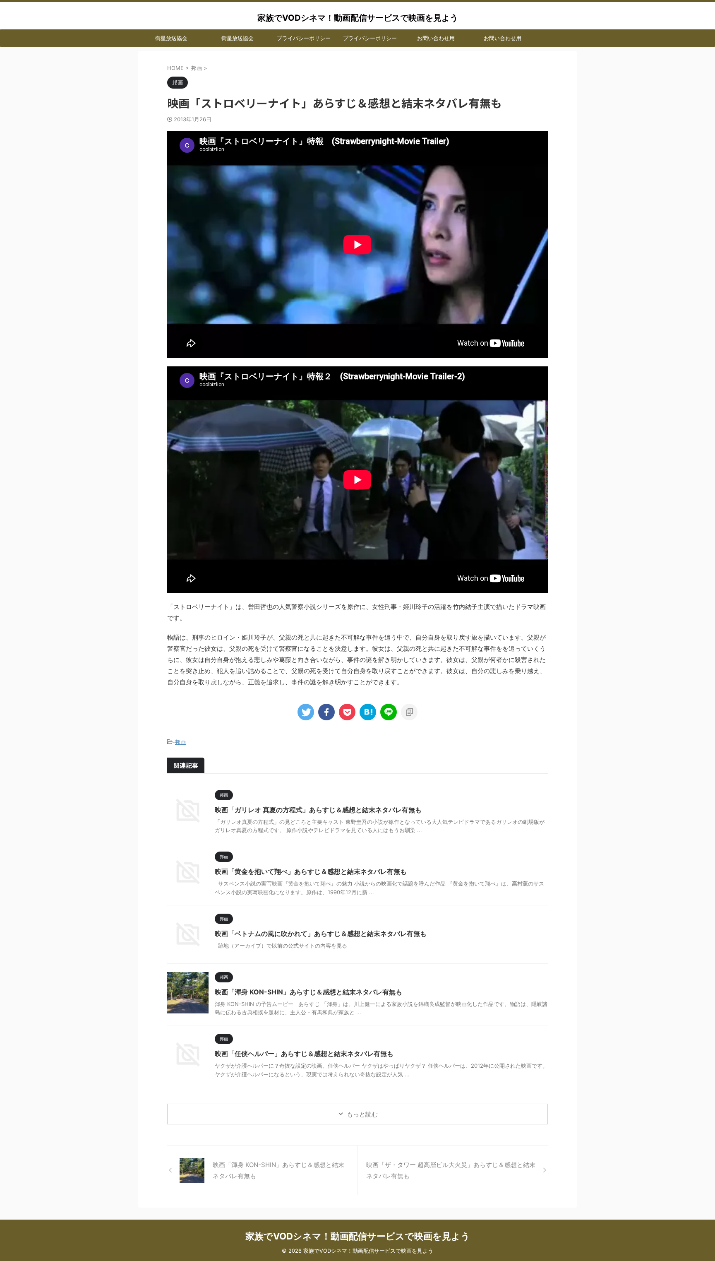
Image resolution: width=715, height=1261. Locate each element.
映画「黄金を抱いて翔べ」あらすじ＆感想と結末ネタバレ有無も (311, 871)
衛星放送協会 (171, 38)
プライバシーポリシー (304, 38)
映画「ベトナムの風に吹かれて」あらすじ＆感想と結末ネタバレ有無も (321, 933)
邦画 (180, 742)
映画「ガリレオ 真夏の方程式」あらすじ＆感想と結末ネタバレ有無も (318, 810)
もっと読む (362, 1114)
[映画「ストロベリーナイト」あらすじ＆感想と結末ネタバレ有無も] (368, 712)
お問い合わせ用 (436, 38)
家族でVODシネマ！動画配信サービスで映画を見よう (357, 18)
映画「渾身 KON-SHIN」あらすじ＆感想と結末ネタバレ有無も (308, 992)
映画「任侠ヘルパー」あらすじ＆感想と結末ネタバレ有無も (304, 1053)
